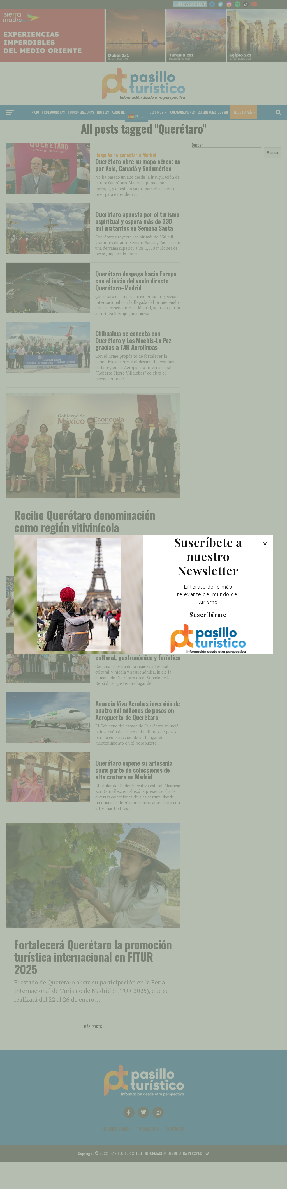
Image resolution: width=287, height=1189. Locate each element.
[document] (143, 594)
